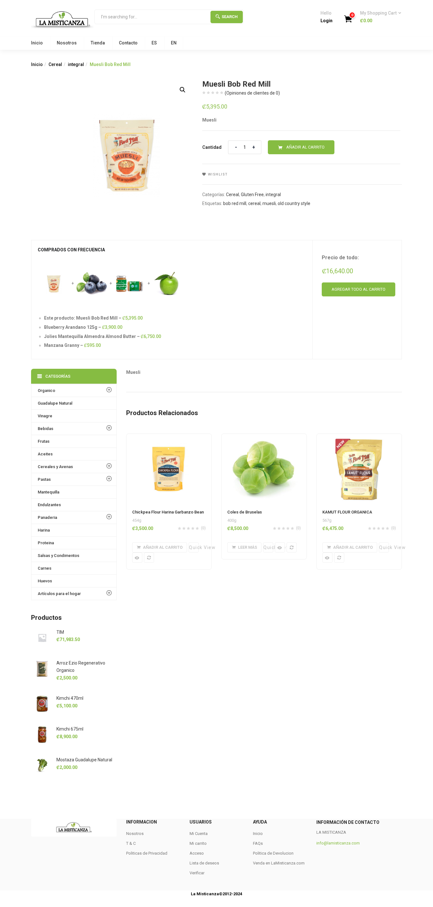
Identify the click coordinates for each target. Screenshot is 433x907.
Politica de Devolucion (273, 853)
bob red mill (234, 203)
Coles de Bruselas (244, 512)
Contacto (128, 42)
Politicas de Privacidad (146, 853)
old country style (294, 203)
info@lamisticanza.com (338, 843)
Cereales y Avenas (55, 466)
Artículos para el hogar (59, 593)
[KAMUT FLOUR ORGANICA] (359, 437)
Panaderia (47, 517)
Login (326, 20)
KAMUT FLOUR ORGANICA (347, 512)
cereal (254, 203)
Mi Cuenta (199, 833)
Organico (46, 390)
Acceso (197, 853)
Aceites (45, 454)
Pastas (44, 479)
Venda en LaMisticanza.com (279, 863)
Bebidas (45, 428)
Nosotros (67, 42)
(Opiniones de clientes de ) (252, 93)
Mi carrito (198, 843)
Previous (22, 827)
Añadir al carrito (305, 147)
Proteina (46, 542)
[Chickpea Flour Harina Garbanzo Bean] (169, 437)
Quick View (194, 547)
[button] (378, 17)
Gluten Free (252, 194)
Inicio (37, 42)
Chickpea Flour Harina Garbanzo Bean (168, 512)
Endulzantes (49, 504)
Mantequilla (48, 492)
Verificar (197, 873)
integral (76, 64)
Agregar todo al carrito (358, 289)
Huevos (45, 581)
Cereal (55, 64)
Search (230, 16)
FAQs (258, 843)
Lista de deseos (204, 863)
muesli (269, 203)
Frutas (43, 441)
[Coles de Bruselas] (264, 437)
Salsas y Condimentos (58, 555)
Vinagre (45, 416)
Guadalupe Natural (55, 403)
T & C (131, 843)
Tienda (98, 42)
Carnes (44, 568)
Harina (44, 530)
